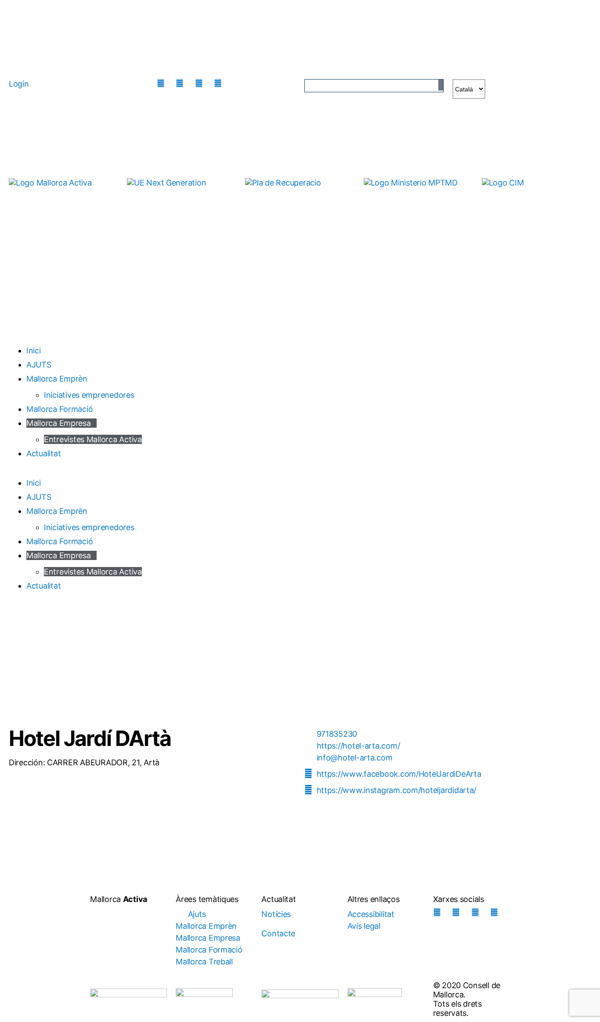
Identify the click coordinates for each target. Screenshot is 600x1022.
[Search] (440, 85)
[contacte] (239, 83)
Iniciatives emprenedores (89, 395)
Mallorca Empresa (58, 423)
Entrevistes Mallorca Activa (93, 439)
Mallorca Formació (59, 409)
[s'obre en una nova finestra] (181, 192)
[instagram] (163, 83)
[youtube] (220, 83)
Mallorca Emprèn (56, 378)
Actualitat (43, 453)
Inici (33, 350)
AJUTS (38, 364)
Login (19, 83)
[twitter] (201, 83)
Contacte (278, 933)
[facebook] (182, 83)
